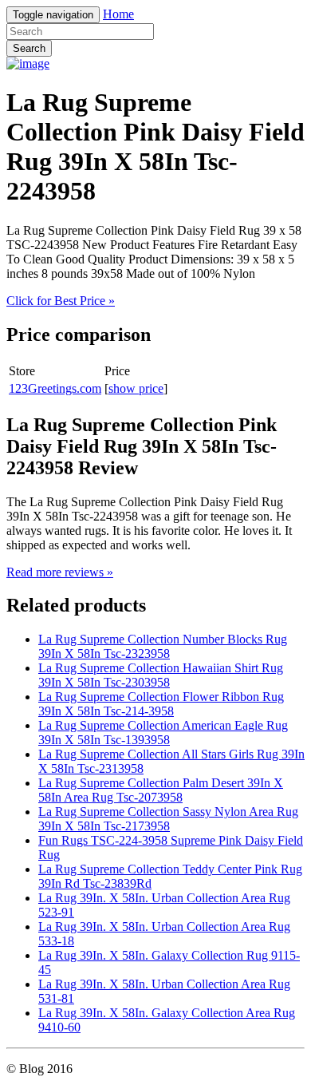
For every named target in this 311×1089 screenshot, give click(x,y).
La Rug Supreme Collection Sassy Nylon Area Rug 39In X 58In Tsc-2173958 (168, 819)
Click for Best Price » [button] (60, 300)
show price (135, 388)
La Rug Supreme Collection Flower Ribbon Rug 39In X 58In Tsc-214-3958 (161, 704)
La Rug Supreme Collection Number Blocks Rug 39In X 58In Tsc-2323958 (162, 646)
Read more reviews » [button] (59, 572)
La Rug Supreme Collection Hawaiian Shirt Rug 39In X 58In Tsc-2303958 (160, 675)
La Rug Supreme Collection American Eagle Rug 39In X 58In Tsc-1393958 (163, 732)
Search (29, 48)
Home (118, 14)
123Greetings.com (55, 388)
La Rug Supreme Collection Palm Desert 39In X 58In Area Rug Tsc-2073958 (160, 790)
